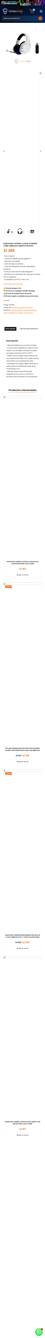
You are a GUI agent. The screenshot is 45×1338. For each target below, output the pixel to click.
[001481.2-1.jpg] (20, 231)
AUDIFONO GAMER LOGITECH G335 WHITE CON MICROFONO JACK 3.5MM (22, 1123)
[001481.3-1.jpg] (32, 231)
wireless (30, 312)
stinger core (22, 312)
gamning (27, 310)
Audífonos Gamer (26, 307)
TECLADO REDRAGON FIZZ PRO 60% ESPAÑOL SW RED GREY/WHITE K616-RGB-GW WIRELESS (22, 749)
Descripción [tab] (10, 328)
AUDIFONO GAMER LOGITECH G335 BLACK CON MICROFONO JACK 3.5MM (23, 563)
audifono (14, 310)
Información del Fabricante (13, 284)
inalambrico (13, 312)
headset (33, 310)
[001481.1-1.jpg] (9, 231)
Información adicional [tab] (29, 328)
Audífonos (15, 307)
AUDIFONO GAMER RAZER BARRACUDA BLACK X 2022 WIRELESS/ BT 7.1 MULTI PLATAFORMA (22, 936)
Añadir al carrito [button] (22, 575)
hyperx (5, 312)
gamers (20, 310)
